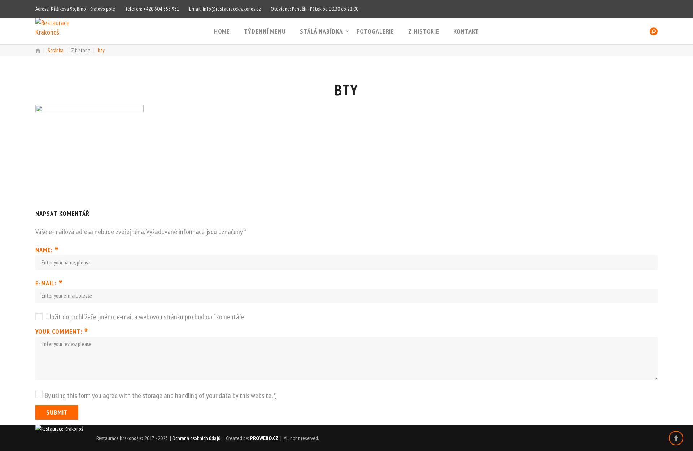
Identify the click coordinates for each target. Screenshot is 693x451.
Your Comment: (61, 331)
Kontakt (466, 31)
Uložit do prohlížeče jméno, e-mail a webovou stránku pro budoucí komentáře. (145, 316)
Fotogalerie (375, 31)
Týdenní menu (265, 31)
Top (676, 438)
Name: (47, 250)
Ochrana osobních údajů (196, 438)
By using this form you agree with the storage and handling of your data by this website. (160, 395)
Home (222, 31)
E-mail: (49, 283)
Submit (56, 412)
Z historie (423, 31)
